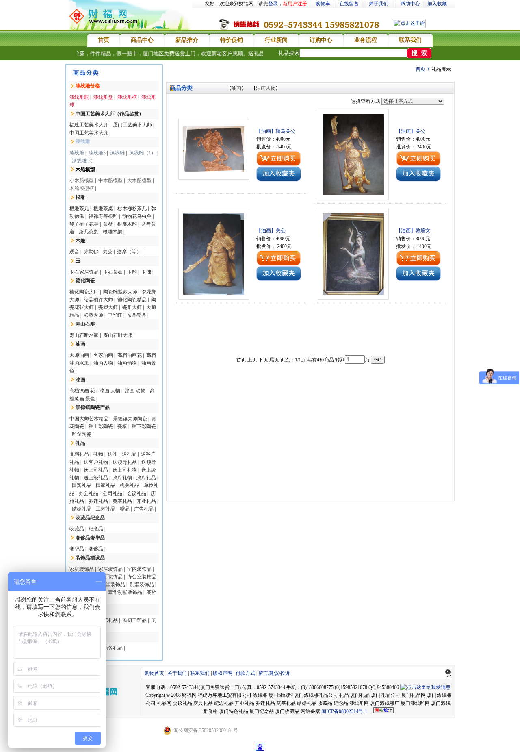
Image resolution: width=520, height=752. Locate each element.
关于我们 (378, 4)
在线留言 (349, 4)
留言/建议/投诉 (274, 673)
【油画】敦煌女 (413, 230)
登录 (273, 4)
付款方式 (245, 673)
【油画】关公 (410, 131)
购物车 (323, 4)
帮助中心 (410, 4)
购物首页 (154, 673)
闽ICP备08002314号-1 (344, 711)
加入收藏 (437, 4)
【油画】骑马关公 (275, 131)
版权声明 (222, 673)
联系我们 (200, 673)
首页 (420, 69)
